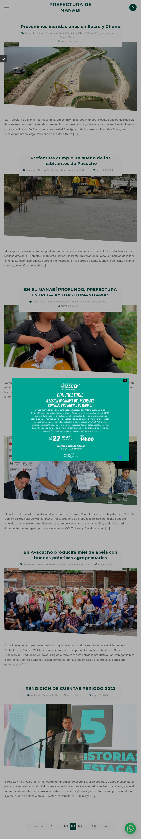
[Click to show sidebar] (3, 58)
